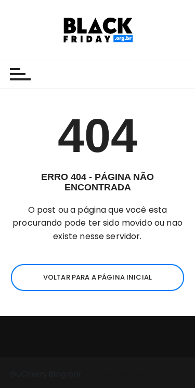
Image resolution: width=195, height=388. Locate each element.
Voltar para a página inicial (97, 277)
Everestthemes (113, 373)
